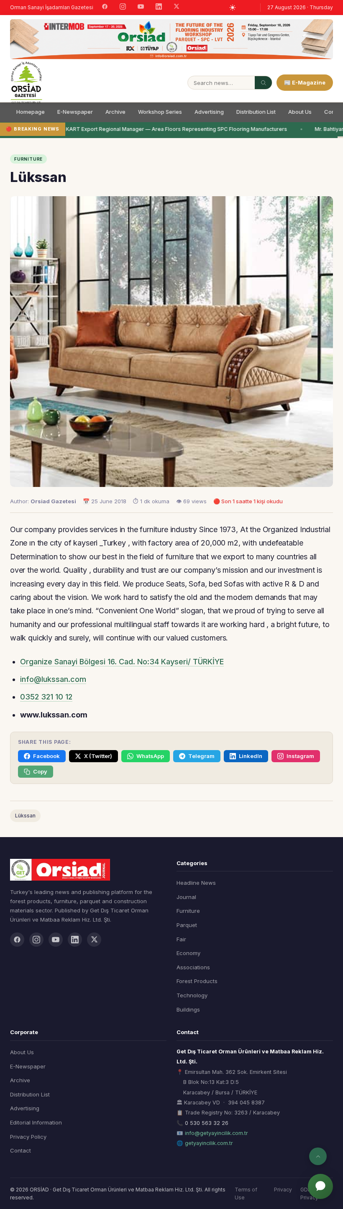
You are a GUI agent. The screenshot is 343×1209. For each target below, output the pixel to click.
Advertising (209, 111)
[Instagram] (123, 7)
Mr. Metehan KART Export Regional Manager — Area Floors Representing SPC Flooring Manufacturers (158, 129)
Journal (186, 897)
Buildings (188, 1009)
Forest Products (197, 981)
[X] (176, 7)
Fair (181, 939)
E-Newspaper (75, 111)
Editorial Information (36, 1122)
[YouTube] (141, 7)
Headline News (196, 882)
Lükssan (25, 815)
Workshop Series (160, 111)
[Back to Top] (318, 1156)
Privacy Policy (28, 1136)
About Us (300, 111)
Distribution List (256, 111)
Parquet (187, 925)
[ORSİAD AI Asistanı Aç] (320, 1186)
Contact (20, 1150)
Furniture (188, 910)
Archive (115, 111)
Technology (192, 995)
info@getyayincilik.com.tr (216, 1133)
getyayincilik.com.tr (209, 1143)
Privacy (283, 1189)
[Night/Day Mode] (232, 7)
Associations (193, 967)
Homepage (30, 111)
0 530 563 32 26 (206, 1123)
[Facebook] (105, 7)
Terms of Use (246, 1193)
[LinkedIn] (159, 7)
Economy (188, 953)
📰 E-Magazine (304, 82)
